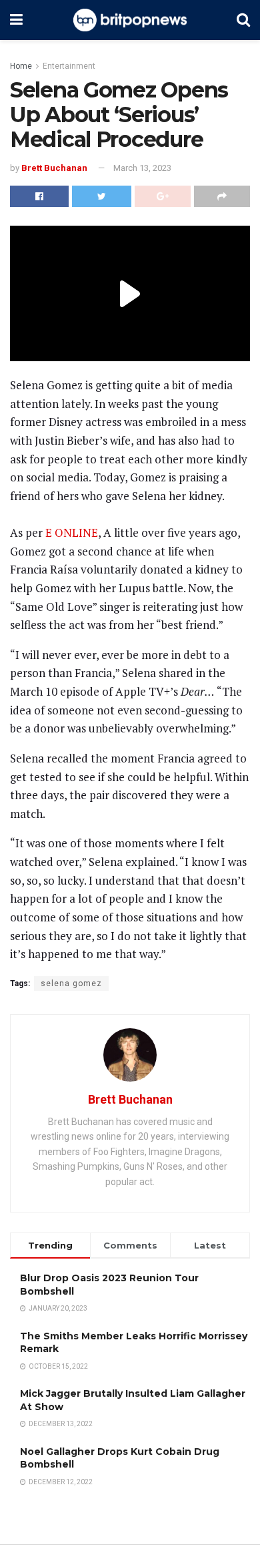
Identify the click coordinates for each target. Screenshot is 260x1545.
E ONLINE (70, 532)
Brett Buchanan (54, 168)
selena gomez (71, 983)
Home (21, 66)
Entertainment (69, 66)
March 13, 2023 (142, 168)
